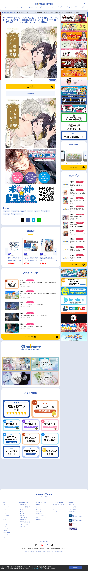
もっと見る (73, 167)
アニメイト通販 (72, 507)
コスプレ (65, 7)
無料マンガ (84, 7)
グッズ (36, 7)
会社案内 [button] (71, 502)
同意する (75, 568)
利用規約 (38, 504)
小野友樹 (6, 211)
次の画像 (52, 80)
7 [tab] (80, 163)
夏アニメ (22, 511)
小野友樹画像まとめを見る (31, 86)
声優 (22, 7)
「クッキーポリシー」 (37, 568)
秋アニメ (22, 513)
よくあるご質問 (39, 515)
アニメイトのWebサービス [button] (59, 502)
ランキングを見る (30, 337)
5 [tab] (76, 163)
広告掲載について (40, 519)
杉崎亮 (30, 211)
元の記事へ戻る (31, 93)
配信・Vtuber (76, 7)
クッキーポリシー (40, 509)
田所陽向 (14, 211)
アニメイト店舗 (72, 509)
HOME (2, 6)
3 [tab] (71, 163)
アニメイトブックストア (58, 504)
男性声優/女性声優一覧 (25, 522)
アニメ (17, 7)
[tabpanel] (74, 156)
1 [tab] (67, 163)
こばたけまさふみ (17, 214)
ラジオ (26, 7)
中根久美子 (46, 211)
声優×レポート (23, 526)
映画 (41, 7)
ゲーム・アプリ (55, 7)
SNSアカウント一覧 (41, 517)
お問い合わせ (39, 513)
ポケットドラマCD (57, 509)
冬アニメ (22, 515)
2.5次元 (70, 7)
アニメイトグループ (73, 511)
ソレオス (55, 511)
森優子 (37, 211)
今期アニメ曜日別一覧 (25, 507)
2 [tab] (69, 163)
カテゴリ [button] (5, 502)
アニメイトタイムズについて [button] (43, 502)
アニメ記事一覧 (23, 517)
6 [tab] (78, 163)
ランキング (7, 7)
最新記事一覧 (23, 504)
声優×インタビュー (24, 524)
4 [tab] (73, 163)
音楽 (61, 7)
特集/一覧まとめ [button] (23, 502)
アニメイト (71, 504)
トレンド (13, 7)
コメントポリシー (40, 511)
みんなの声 (31, 7)
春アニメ (22, 509)
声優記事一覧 (23, 519)
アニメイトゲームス (57, 507)
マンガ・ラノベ (47, 7)
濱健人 (22, 211)
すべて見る (73, 264)
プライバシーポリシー (41, 507)
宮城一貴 (6, 214)
